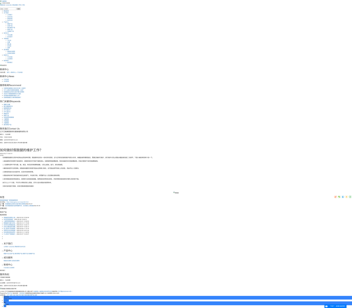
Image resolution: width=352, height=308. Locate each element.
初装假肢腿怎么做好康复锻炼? (12, 97)
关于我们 (6, 13)
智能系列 (6, 113)
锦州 (22, 295)
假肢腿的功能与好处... (10, 223)
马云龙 (9, 40)
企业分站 (8, 5)
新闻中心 (6, 55)
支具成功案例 (11, 53)
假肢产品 (9, 24)
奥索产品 (9, 29)
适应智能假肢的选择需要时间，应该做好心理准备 (19, 205)
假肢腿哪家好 (14, 200)
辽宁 (8, 295)
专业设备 (9, 35)
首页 (8, 72)
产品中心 (6, 22)
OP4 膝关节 (7, 110)
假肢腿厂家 (7, 200)
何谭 (8, 42)
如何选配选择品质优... (10, 232)
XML (23, 5)
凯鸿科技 (22, 293)
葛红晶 (9, 44)
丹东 (20, 295)
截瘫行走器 (7, 104)
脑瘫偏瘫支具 (7, 108)
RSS (20, 5)
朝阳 (28, 295)
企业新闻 (9, 59)
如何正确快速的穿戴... (10, 227)
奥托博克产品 (11, 27)
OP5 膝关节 (7, 112)
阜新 (25, 295)
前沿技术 (9, 37)
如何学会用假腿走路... (10, 225)
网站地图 (15, 5)
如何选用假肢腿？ (9, 219)
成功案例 (6, 49)
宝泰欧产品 (10, 31)
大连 (14, 295)
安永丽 (9, 46)
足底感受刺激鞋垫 (9, 117)
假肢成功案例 (11, 51)
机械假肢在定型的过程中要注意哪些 (14, 92)
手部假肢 (6, 121)
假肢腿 (2, 200)
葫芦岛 (32, 295)
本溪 (17, 295)
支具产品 (9, 26)
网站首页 (6, 11)
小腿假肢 (6, 119)
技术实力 (6, 33)
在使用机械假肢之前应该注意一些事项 (14, 88)
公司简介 (9, 15)
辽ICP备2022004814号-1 (65, 291)
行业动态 (9, 57)
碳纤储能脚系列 (8, 106)
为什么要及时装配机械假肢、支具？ (14, 90)
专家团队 (6, 38)
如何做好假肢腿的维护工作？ (12, 95)
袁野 (8, 48)
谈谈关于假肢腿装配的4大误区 (12, 94)
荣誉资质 (9, 18)
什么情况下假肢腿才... (10, 234)
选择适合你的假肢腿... (10, 230)
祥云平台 (9, 293)
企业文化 (9, 16)
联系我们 (6, 60)
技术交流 (9, 20)
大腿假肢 (6, 123)
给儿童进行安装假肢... (10, 228)
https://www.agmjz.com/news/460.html (17, 202)
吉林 (35, 295)
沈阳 (11, 295)
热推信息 (2, 5)
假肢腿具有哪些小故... (10, 217)
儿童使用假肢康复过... (10, 221)
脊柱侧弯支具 (48, 291)
